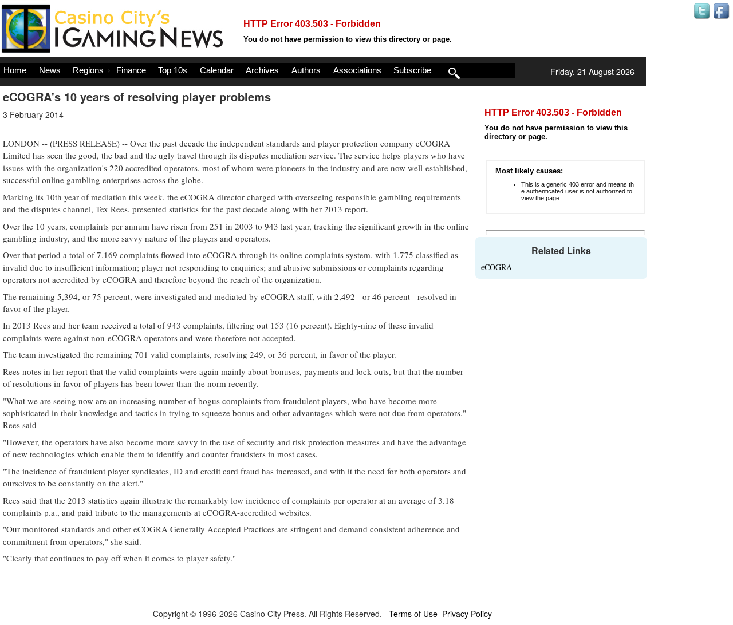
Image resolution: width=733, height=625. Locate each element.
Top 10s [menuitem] (172, 70)
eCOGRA (496, 267)
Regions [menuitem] (88, 70)
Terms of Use (413, 613)
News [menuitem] (50, 70)
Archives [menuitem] (262, 70)
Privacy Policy (467, 613)
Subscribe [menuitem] (412, 70)
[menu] (257, 70)
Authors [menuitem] (306, 70)
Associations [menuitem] (357, 70)
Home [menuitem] (14, 70)
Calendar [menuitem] (217, 70)
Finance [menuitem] (131, 70)
